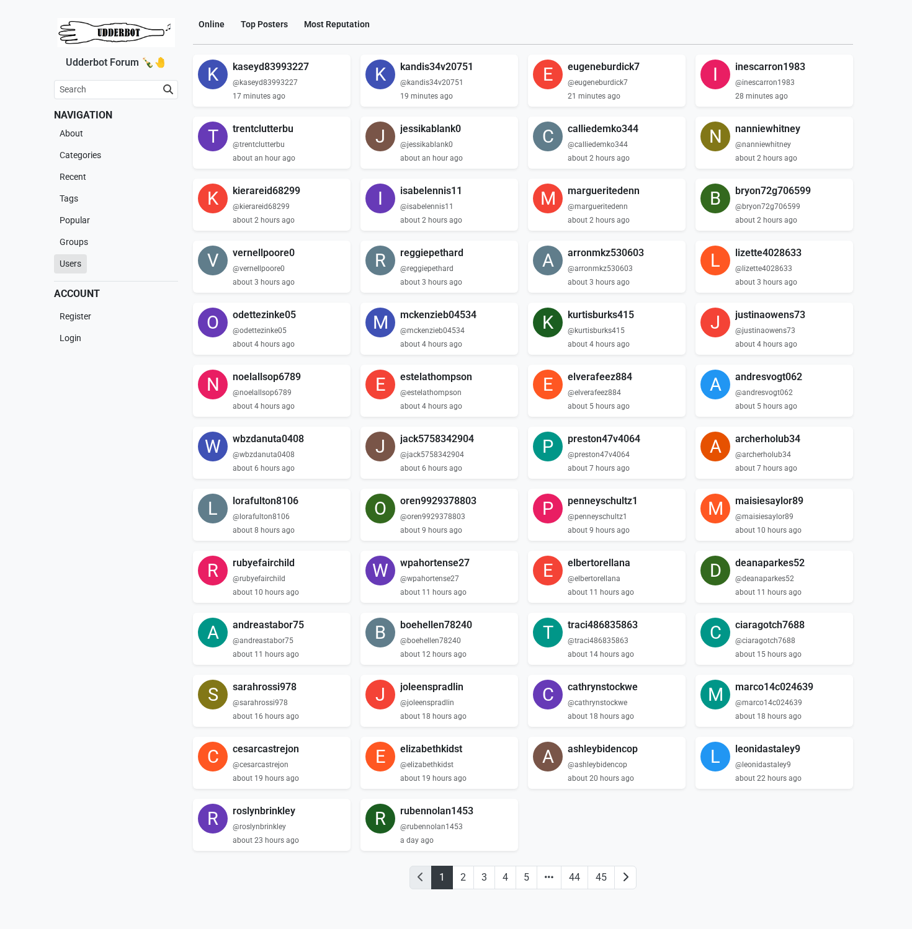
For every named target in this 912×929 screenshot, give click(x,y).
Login (70, 338)
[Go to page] (549, 877)
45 (601, 877)
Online (212, 24)
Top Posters (264, 24)
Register (75, 316)
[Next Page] (625, 877)
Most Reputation (337, 24)
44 (574, 877)
